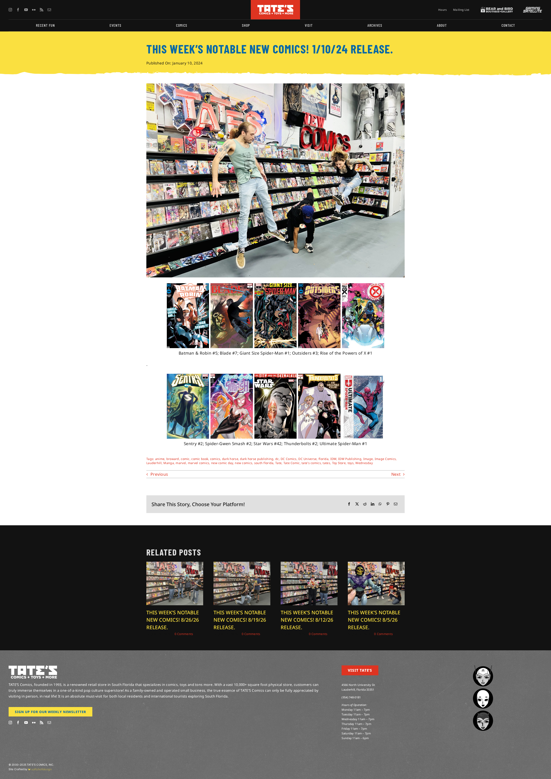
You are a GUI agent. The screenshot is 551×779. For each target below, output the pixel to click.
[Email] (395, 504)
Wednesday (364, 463)
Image (368, 459)
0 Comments (184, 634)
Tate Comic (291, 463)
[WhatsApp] (380, 504)
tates (326, 463)
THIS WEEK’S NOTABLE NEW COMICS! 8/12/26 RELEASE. (307, 620)
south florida (264, 463)
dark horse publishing (256, 459)
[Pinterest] (388, 504)
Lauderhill (154, 463)
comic (185, 459)
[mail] (49, 9)
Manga (168, 463)
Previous (159, 474)
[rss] (41, 9)
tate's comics (311, 463)
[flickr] (34, 9)
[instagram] (10, 9)
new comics (243, 463)
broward (172, 459)
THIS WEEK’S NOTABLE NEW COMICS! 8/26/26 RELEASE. (172, 620)
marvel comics (198, 463)
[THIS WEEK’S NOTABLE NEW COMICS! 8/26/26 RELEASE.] (174, 564)
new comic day (222, 463)
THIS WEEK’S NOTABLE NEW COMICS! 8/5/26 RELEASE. (374, 620)
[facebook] (18, 9)
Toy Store (339, 463)
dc (277, 459)
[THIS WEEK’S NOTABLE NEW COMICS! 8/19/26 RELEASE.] (242, 564)
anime (159, 459)
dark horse (230, 459)
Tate (278, 463)
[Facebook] (349, 504)
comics (215, 459)
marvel (181, 463)
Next (396, 474)
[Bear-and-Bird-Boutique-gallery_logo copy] (497, 9)
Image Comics (385, 459)
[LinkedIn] (372, 504)
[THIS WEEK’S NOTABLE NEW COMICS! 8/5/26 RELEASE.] (376, 564)
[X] (357, 504)
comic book (199, 459)
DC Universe (307, 459)
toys (351, 463)
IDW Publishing (349, 459)
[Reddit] (365, 504)
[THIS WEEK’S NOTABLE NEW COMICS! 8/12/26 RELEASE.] (309, 564)
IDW (333, 459)
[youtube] (26, 9)
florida (323, 459)
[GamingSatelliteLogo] (531, 9)
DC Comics (289, 459)
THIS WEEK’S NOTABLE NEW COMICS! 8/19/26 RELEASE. (240, 620)
